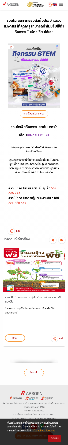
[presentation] (52, 240)
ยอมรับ (55, 439)
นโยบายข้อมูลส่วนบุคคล (44, 431)
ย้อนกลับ (34, 373)
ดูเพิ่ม (14, 338)
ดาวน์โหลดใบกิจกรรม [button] (34, 114)
